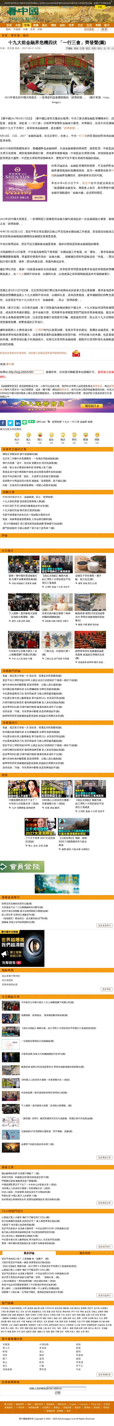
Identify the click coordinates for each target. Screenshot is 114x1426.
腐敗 (83, 1315)
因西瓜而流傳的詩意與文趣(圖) (17, 903)
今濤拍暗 (44, 1344)
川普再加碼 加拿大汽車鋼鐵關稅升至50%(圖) (43, 1054)
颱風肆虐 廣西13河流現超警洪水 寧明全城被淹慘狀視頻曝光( (90, 617)
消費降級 (21, 807)
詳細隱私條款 (67, 7)
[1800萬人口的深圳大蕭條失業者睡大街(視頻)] (11, 1079)
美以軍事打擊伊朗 (11, 976)
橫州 (69, 849)
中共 (14, 658)
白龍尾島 (70, 1325)
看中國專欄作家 (12, 1338)
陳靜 (41, 1355)
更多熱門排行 (104, 1247)
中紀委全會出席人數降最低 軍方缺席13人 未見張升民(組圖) (34, 698)
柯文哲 (59, 1311)
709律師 (4, 1325)
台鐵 (71, 1308)
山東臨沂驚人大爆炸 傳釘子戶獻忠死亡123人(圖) (26, 1217)
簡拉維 (95, 624)
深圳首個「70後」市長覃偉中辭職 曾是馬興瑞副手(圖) (31, 711)
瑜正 (5, 1365)
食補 (85, 583)
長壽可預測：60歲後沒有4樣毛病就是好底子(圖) (25, 1177)
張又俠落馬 (7, 980)
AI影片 (66, 621)
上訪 (10, 1325)
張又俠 (97, 1308)
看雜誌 (57, 1407)
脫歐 (56, 1318)
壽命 (78, 1332)
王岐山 (94, 1311)
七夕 (14, 807)
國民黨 (66, 1308)
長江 (18, 1311)
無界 (68, 1411)
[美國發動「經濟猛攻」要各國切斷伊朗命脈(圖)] (11, 1015)
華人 (7, 1328)
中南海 (16, 29)
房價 (61, 1321)
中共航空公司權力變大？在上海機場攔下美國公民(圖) (47, 1002)
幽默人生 (41, 1332)
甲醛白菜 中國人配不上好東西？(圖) (19, 1195)
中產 (23, 1321)
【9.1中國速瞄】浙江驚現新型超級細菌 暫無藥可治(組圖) (32, 523)
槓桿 (69, 1318)
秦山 (5, 1362)
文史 (80, 25)
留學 (22, 1328)
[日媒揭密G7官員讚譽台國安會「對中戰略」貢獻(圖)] (11, 1131)
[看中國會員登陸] (22, 867)
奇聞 (98, 25)
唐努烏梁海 (54, 1325)
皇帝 (23, 1332)
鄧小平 (4, 1332)
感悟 (52, 1332)
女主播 (109, 1325)
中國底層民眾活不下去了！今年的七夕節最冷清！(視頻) (29, 1184)
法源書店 (46, 1407)
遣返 (31, 1328)
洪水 (35, 845)
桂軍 (81, 1328)
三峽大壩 (5, 1311)
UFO (73, 1311)
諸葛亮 (29, 1332)
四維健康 (7, 1369)
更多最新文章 (104, 1203)
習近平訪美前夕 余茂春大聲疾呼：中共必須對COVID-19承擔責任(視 (35, 1228)
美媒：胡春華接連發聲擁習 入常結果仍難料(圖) (27, 519)
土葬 (18, 621)
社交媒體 (35, 1318)
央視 (3, 1328)
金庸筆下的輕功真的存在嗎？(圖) (37, 1144)
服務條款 (50, 1404)
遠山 (41, 1351)
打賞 (82, 48)
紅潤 (94, 583)
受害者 (28, 583)
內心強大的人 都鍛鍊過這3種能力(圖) (20, 1236)
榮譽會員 (97, 386)
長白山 (62, 1325)
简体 (76, 48)
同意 (100, 7)
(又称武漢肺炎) (15, 1308)
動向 (8, 29)
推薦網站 (9, 1407)
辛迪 (78, 1369)
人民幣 (84, 1318)
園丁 (5, 1358)
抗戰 (85, 1328)
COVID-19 (49, 1308)
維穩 (90, 422)
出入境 (19, 658)
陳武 (96, 662)
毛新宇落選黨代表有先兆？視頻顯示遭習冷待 (26, 514)
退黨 (48, 1311)
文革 (83, 1332)
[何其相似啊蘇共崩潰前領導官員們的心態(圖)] (11, 1092)
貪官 (74, 1315)
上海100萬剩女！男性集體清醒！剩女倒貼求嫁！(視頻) (29, 1281)
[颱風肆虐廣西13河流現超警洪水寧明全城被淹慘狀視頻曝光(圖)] (11, 1067)
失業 (47, 807)
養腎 (80, 583)
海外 (59, 1328)
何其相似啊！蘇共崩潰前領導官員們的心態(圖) (44, 1092)
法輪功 (16, 1325)
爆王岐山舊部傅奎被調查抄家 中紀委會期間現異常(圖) (28, 1232)
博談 (53, 25)
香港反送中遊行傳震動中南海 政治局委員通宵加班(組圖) (32, 472)
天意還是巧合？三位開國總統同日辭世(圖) (22, 907)
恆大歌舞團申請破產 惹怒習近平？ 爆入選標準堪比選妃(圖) (31, 1221)
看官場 (15, 35)
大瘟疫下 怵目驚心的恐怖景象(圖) (18, 1224)
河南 (14, 583)
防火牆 (102, 1321)
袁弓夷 (28, 1311)
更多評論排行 (104, 1295)
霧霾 (88, 1321)
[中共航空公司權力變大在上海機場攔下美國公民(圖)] (11, 1002)
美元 (74, 1318)
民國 (76, 1328)
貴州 (14, 621)
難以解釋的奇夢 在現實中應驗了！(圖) (20, 1173)
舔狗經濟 (30, 807)
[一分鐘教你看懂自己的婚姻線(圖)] (11, 1041)
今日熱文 (8, 550)
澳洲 (71, 1328)
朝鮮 (44, 1318)
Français (84, 1404)
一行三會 (81, 135)
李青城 (79, 1362)
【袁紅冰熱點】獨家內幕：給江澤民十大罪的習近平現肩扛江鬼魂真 (56, 579)
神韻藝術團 (33, 1407)
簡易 (78, 1344)
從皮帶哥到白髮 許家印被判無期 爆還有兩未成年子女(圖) (32, 707)
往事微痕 (13, 1318)
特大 (100, 48)
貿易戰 (84, 1308)
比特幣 (91, 1318)
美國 (35, 25)
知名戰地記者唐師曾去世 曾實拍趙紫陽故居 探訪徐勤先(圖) (31, 1199)
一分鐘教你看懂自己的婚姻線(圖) (37, 1041)
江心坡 (77, 1325)
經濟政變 (69, 128)
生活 (89, 25)
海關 (26, 1328)
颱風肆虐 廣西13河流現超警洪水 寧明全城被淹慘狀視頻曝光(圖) (52, 1067)
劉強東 (51, 1321)
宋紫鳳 (6, 1344)
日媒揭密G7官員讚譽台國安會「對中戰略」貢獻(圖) (46, 1131)
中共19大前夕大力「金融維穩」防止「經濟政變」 (29, 497)
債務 (65, 1318)
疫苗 (53, 1311)
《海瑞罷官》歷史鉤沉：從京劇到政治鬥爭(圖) (25, 918)
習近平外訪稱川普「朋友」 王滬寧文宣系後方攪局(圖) (31, 476)
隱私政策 (62, 1404)
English (72, 1404)
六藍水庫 (76, 849)
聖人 (30, 845)
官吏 (32, 29)
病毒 (42, 1308)
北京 (45, 1321)
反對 (23, 621)
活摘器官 (32, 1325)
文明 (40, 845)
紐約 (62, 25)
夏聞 (78, 1351)
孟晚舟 (101, 1311)
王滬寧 (33, 1315)
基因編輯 (94, 1321)
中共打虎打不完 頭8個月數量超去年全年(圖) (26, 506)
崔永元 (46, 1315)
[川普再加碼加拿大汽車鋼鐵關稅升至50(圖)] (11, 1054)
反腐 (88, 1315)
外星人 (72, 1332)
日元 (101, 1318)
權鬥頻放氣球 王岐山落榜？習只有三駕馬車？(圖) (28, 528)
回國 (40, 1328)
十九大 (20, 274)
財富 (18, 1321)
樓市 (9, 1321)
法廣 (28, 1318)
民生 (54, 1328)
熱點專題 (8, 970)
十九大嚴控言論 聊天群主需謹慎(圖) (21, 510)
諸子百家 (58, 658)
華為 (82, 1311)
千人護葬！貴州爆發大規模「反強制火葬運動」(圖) (46, 1105)
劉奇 (14, 1332)
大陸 (18, 25)
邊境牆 (4, 1315)
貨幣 (79, 1318)
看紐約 (78, 1407)
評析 (40, 29)
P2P (83, 1321)
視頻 (5, 775)
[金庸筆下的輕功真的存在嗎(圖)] (11, 1144)
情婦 (79, 1315)
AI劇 (54, 621)
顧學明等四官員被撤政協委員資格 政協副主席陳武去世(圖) (89, 654)
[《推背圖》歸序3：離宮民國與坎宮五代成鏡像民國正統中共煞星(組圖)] (11, 1118)
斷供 (57, 807)
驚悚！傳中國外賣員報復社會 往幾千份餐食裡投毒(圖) (28, 1243)
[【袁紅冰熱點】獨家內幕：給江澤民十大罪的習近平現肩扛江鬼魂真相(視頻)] (11, 1028)
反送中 (68, 1315)
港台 (44, 25)
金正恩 (88, 1311)
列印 (94, 48)
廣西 (64, 849)
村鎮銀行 (20, 583)
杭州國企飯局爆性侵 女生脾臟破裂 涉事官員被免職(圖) (31, 689)
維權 (34, 583)
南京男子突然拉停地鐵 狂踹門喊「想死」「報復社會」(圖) (30, 1277)
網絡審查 (23, 1325)
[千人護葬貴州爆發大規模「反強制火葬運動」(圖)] (11, 1105)
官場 (27, 25)
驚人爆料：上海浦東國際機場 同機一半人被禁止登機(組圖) (30, 1288)
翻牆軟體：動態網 (55, 1411)
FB (40, 1318)
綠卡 (49, 1328)
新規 (25, 658)
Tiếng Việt (95, 1404)
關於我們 (39, 1404)
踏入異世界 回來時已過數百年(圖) (18, 914)
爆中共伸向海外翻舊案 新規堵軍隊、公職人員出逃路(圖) (32, 684)
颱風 (80, 624)
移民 (12, 1328)
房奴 (52, 807)
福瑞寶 (97, 1407)
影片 (107, 25)
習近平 (86, 183)
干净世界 (20, 1407)
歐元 (96, 1318)
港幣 (105, 1318)
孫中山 (91, 1328)
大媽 (56, 1321)
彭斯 (9, 1315)
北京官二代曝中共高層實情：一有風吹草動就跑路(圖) (31, 458)
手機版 (69, 48)
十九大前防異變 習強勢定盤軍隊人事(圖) (24, 501)
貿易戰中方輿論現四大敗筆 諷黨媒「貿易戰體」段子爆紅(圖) (34, 481)
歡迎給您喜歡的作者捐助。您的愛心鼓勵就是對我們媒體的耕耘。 (34, 353)
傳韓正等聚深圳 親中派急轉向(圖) (20, 454)
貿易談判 (21, 1315)
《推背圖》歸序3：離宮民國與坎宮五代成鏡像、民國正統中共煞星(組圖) (57, 1118)
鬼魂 (54, 587)
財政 (14, 1321)
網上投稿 (8, 1404)
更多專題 (106, 989)
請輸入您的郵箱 (37, 1388)
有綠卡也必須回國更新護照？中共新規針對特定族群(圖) (29, 1284)
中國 (85, 624)
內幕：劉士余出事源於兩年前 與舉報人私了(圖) (27, 467)
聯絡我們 (20, 1404)
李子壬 (79, 1365)
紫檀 (90, 624)
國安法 (77, 1308)
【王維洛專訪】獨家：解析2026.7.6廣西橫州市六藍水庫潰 (73, 841)
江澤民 (39, 329)
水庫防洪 (85, 849)
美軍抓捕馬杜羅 (10, 984)
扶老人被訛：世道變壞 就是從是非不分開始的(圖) (26, 1192)
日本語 (107, 1404)
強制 (28, 621)
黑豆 (90, 583)
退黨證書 (67, 1407)
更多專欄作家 (104, 1374)
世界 (71, 25)
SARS (83, 1325)
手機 (57, 1332)
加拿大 (50, 1318)
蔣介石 (98, 1328)
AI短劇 (48, 621)
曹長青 (42, 1369)
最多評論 (29, 1253)
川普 (25, 1308)
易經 (34, 1332)
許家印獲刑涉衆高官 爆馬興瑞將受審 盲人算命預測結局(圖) (34, 702)
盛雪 (41, 1358)
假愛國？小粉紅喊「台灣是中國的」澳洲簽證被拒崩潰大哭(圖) (32, 1292)
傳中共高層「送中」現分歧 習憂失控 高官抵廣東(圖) (30, 463)
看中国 (24, 13)
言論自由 (101, 1325)
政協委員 (82, 662)
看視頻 (106, 1407)
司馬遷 (66, 658)
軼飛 (5, 1351)
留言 (88, 48)
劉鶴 (28, 1315)
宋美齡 (104, 1328)
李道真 (42, 1348)
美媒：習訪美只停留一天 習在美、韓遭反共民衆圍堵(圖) (32, 676)
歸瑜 (78, 1348)
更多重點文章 (104, 1157)
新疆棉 (12, 1311)
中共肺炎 (5, 1308)
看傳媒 (87, 1407)
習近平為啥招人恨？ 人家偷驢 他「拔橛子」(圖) (25, 1258)
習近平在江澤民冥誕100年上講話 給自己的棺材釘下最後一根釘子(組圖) (40, 680)
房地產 (4, 1321)
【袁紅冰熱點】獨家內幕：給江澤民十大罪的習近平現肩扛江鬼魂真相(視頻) (58, 1028)
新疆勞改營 (92, 1325)
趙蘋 (78, 1358)
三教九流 (49, 658)
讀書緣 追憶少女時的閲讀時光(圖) (18, 922)
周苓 (5, 1355)
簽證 (36, 1328)
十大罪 (60, 587)
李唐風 (79, 1355)
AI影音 (59, 621)
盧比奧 (37, 1308)
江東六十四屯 (42, 1325)
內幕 (25, 29)
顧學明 (90, 662)
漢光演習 (58, 1308)
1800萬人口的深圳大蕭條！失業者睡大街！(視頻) (45, 1079)
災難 (45, 845)
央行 (60, 1318)
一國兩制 (5, 1318)
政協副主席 (104, 662)
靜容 (41, 1362)
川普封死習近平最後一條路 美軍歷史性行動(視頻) (26, 1262)
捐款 (29, 1404)
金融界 (83, 422)
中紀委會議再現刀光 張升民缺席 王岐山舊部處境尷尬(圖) (32, 693)
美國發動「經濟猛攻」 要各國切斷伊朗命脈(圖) (44, 1015)
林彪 (9, 1332)
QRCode (41, 422)
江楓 (41, 1365)
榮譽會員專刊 (11, 897)
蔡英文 (40, 1321)
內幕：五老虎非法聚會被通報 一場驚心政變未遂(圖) (30, 485)
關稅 (106, 1311)
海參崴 (29, 1321)
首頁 (9, 25)
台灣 (34, 1321)
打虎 (92, 1315)
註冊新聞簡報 (11, 1382)
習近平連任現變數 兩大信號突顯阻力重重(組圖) (25, 911)
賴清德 (30, 1308)
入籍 (45, 1328)
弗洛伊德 (66, 1311)
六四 (44, 1311)
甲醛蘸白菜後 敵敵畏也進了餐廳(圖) (19, 1181)
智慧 (48, 1332)
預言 (62, 1332)
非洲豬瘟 (72, 1321)
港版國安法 (36, 1311)
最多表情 (85, 1253)
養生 (87, 1332)
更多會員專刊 (104, 925)
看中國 (10, 364)
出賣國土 (104, 1308)
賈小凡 (6, 1348)
